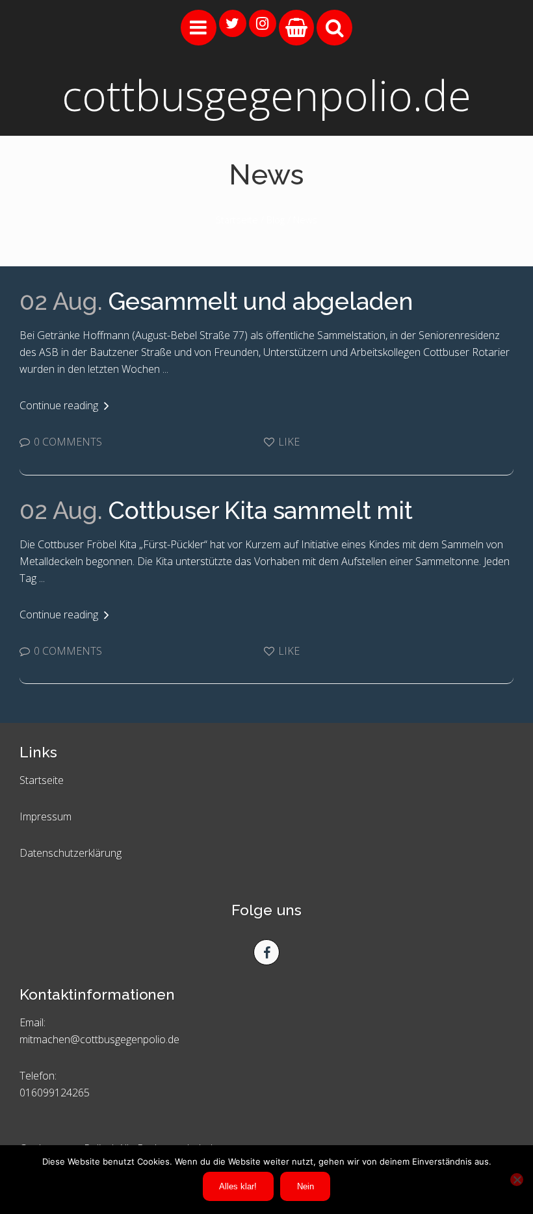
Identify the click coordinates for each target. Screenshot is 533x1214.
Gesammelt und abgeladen (216, 301)
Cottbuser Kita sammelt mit (216, 510)
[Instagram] (262, 23)
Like (288, 442)
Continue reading (60, 405)
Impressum (46, 816)
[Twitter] (232, 23)
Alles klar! (238, 1186)
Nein (305, 1186)
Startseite (237, 220)
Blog (275, 220)
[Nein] (516, 1179)
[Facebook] (267, 952)
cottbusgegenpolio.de (266, 95)
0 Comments (66, 442)
